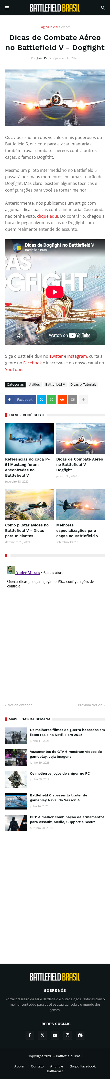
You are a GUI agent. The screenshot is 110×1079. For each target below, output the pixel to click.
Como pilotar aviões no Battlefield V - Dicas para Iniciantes (27, 530)
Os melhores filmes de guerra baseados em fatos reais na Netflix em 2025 (67, 732)
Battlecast (55, 1071)
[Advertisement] (55, 893)
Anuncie (56, 1066)
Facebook (33, 363)
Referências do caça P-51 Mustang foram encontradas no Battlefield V (27, 467)
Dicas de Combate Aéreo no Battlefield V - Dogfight (79, 464)
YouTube (13, 369)
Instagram (77, 356)
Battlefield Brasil (69, 1056)
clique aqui (47, 216)
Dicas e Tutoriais (83, 384)
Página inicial (48, 27)
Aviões (66, 27)
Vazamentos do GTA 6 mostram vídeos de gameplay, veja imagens (66, 754)
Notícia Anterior (20, 705)
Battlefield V (55, 384)
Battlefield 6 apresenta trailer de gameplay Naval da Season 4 (58, 797)
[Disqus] (55, 628)
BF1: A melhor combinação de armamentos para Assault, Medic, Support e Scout (67, 819)
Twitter (56, 356)
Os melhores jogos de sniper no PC (60, 773)
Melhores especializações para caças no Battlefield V (77, 530)
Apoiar (19, 1066)
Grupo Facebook (83, 1066)
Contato (37, 1066)
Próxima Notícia (90, 705)
